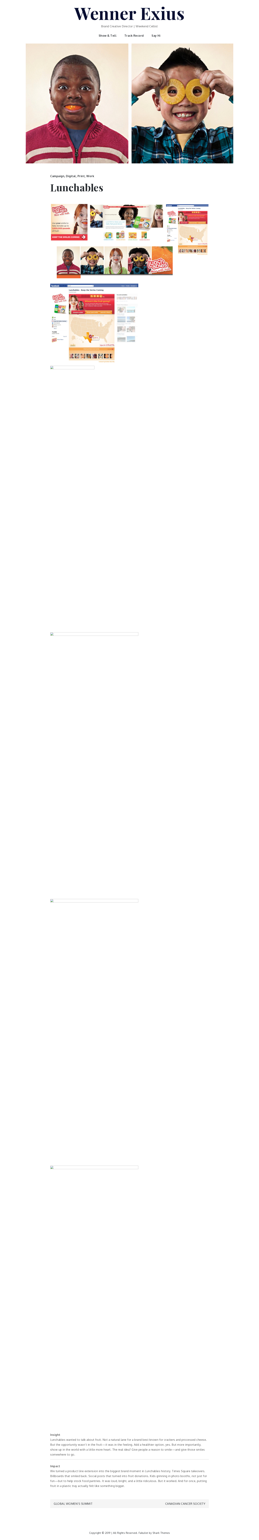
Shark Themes (161, 1532)
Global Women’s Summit (73, 1503)
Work (90, 176)
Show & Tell (108, 35)
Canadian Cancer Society (185, 1503)
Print (81, 176)
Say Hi (156, 35)
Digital (71, 176)
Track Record (134, 35)
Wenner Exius (129, 13)
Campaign (57, 176)
